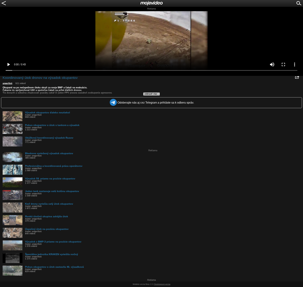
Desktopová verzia (162, 284)
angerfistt (7, 83)
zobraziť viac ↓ (151, 94)
